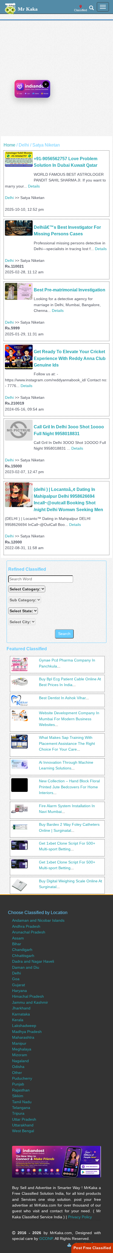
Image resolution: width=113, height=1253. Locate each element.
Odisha (18, 1066)
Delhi (9, 197)
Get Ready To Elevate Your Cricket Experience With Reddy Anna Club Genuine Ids (70, 358)
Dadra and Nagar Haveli (33, 961)
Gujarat (18, 985)
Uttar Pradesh (24, 1119)
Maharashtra (23, 1037)
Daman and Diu (25, 967)
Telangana (21, 1107)
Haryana (19, 990)
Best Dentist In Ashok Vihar (62, 698)
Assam (18, 938)
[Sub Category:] (25, 599)
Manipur (19, 1043)
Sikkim (17, 1096)
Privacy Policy (80, 1217)
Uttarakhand (22, 1125)
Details (34, 186)
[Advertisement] (56, 80)
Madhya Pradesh (27, 1031)
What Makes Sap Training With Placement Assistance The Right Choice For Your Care (67, 743)
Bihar (16, 944)
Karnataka (21, 1014)
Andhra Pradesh (26, 926)
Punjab (18, 1084)
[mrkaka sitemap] (69, 1244)
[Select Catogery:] (26, 588)
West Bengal (23, 1131)
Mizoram (19, 1055)
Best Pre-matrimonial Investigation (69, 290)
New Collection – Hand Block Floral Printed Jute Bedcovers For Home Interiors (69, 787)
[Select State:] (23, 610)
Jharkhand (21, 1008)
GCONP (46, 1238)
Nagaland (20, 1061)
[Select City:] (22, 621)
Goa (15, 979)
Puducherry (22, 1078)
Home (9, 145)
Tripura (18, 1113)
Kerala (17, 1020)
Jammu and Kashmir (30, 1002)
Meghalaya (21, 1049)
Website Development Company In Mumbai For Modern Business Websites (69, 719)
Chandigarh (22, 949)
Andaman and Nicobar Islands (38, 920)
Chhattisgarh (23, 955)
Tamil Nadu (22, 1102)
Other (17, 1072)
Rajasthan (21, 1090)
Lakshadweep (24, 1025)
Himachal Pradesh (28, 996)
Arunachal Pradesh (28, 932)
